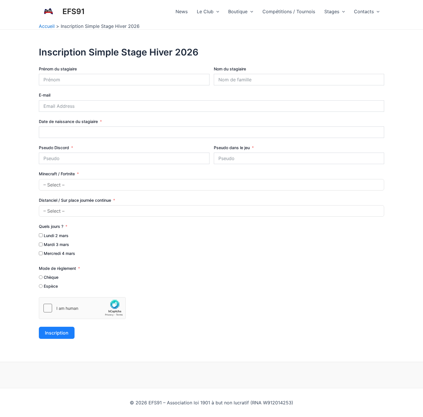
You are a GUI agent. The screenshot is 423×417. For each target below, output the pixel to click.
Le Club (205, 11)
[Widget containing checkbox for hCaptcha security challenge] (82, 308)
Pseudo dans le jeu (232, 147)
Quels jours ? (51, 226)
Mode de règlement (57, 268)
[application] (216, 11)
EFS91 (73, 11)
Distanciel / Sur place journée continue (75, 200)
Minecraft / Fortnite (57, 173)
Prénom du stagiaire (58, 68)
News (182, 11)
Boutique (237, 11)
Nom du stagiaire (230, 68)
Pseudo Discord (54, 147)
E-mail (44, 95)
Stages (331, 11)
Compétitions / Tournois (288, 11)
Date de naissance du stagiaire (68, 121)
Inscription (56, 333)
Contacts (364, 11)
